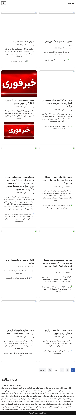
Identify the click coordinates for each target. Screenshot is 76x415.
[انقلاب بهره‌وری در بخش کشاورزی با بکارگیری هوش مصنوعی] (19, 83)
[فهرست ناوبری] (3, 3)
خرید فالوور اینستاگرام (44, 388)
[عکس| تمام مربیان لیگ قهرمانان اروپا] (57, 25)
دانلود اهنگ (67, 388)
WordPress (33, 413)
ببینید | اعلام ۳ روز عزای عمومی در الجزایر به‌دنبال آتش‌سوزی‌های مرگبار (57, 103)
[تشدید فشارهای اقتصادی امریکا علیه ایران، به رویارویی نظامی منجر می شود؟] (57, 160)
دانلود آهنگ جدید (55, 399)
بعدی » (42, 370)
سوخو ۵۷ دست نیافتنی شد (23, 41)
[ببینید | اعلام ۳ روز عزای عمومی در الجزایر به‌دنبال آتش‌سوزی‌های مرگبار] (57, 83)
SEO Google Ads (31, 409)
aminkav (68, 48)
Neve (45, 413)
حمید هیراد (47, 401)
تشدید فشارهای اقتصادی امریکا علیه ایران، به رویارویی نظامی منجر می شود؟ (57, 180)
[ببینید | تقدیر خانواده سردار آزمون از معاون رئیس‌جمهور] (57, 313)
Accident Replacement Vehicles (13, 409)
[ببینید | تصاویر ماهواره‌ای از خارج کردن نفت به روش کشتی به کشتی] (19, 313)
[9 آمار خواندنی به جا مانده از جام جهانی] (19, 243)
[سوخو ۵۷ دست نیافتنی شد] (19, 25)
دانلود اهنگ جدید (57, 388)
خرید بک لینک (31, 388)
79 (50, 370)
